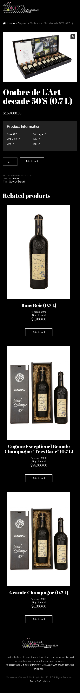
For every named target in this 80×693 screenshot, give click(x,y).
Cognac (22, 23)
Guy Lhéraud (17, 181)
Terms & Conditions (40, 681)
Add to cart (32, 161)
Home (11, 23)
